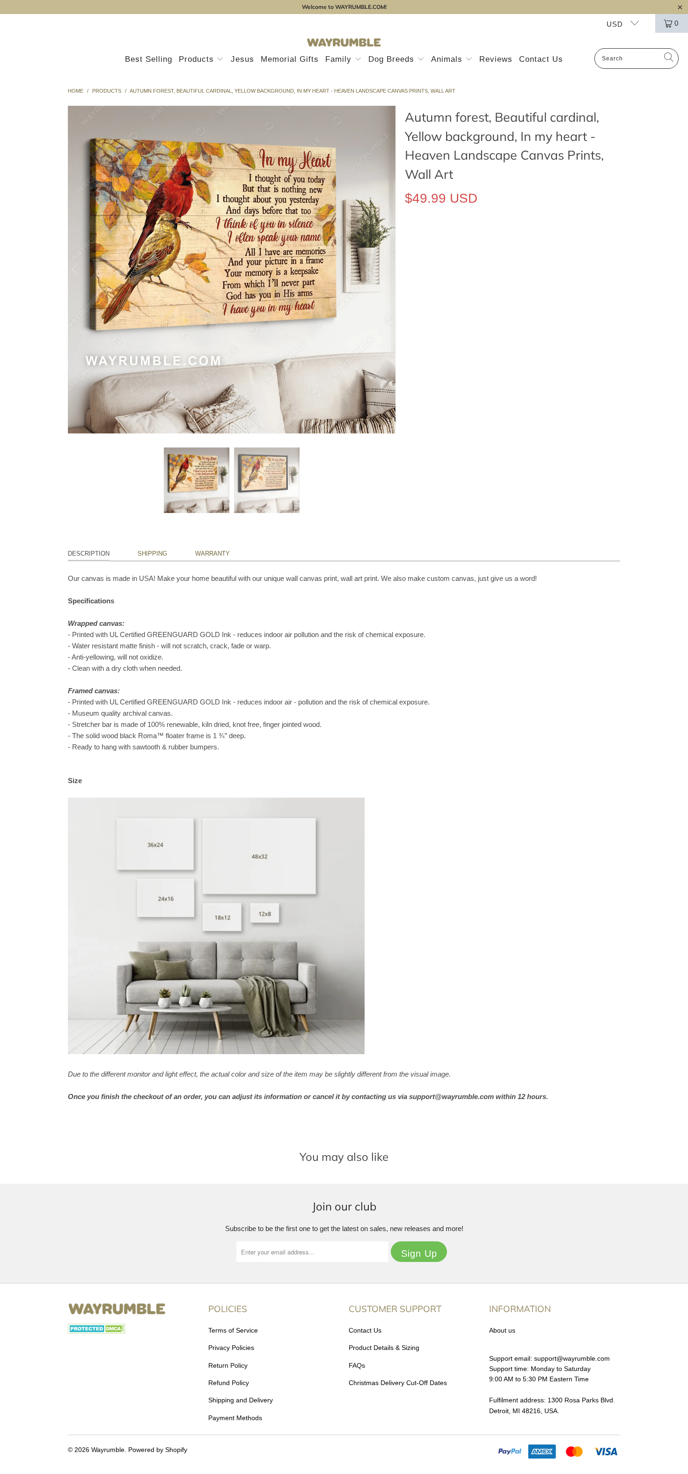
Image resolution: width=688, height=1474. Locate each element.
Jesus (242, 59)
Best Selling (148, 59)
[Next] (388, 269)
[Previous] (74, 269)
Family (339, 59)
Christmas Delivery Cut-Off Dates (398, 1382)
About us (502, 1330)
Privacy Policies (231, 1347)
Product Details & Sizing (384, 1347)
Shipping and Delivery (240, 1400)
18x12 (418, 283)
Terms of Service (233, 1330)
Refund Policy (228, 1382)
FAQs (357, 1365)
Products (198, 59)
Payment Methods (235, 1418)
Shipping (152, 553)
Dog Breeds (392, 59)
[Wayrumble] (344, 42)
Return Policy (228, 1365)
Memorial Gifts (290, 59)
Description (89, 553)
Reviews (495, 59)
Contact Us (541, 59)
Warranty (212, 553)
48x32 (512, 283)
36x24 (481, 283)
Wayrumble (107, 1449)
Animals (448, 59)
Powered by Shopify (157, 1449)
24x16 (450, 283)
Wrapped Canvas (439, 241)
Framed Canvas (508, 241)
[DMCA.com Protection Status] (96, 1331)
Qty (410, 311)
